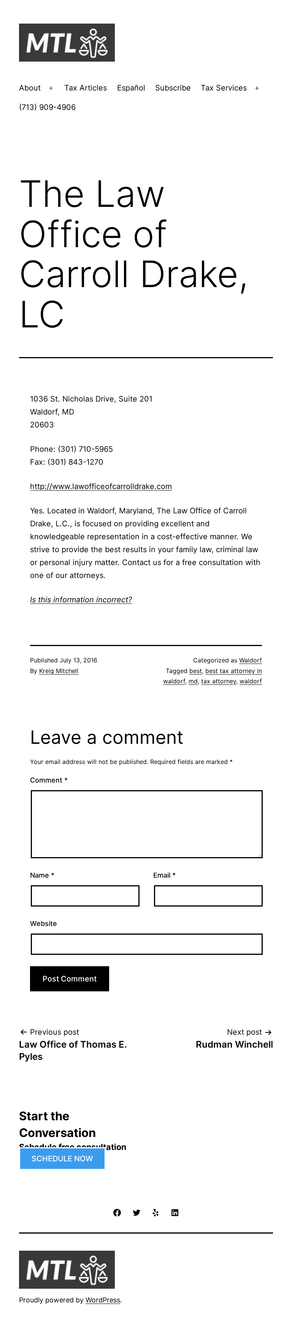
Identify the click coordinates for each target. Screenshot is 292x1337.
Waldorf (250, 660)
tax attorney (218, 681)
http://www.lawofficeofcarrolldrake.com (101, 486)
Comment (49, 780)
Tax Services (224, 87)
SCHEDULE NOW (62, 1158)
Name (42, 875)
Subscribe (173, 87)
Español (131, 87)
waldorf (251, 681)
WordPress (103, 1300)
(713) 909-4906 (47, 107)
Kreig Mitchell (58, 671)
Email (164, 875)
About (30, 87)
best (195, 671)
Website (43, 923)
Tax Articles (85, 87)
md (193, 681)
